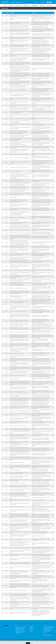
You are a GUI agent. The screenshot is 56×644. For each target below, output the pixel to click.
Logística (50, 5)
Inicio (6, 5)
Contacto (31, 628)
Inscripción (31, 626)
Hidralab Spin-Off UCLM (20, 629)
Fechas (11, 5)
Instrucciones (27, 5)
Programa (43, 5)
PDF (53, 15)
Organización (19, 5)
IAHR (16, 633)
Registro (31, 631)
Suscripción (32, 629)
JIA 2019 (4, 2)
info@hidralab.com (48, 635)
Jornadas (31, 627)
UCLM (17, 626)
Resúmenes (35, 5)
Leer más (31, 643)
